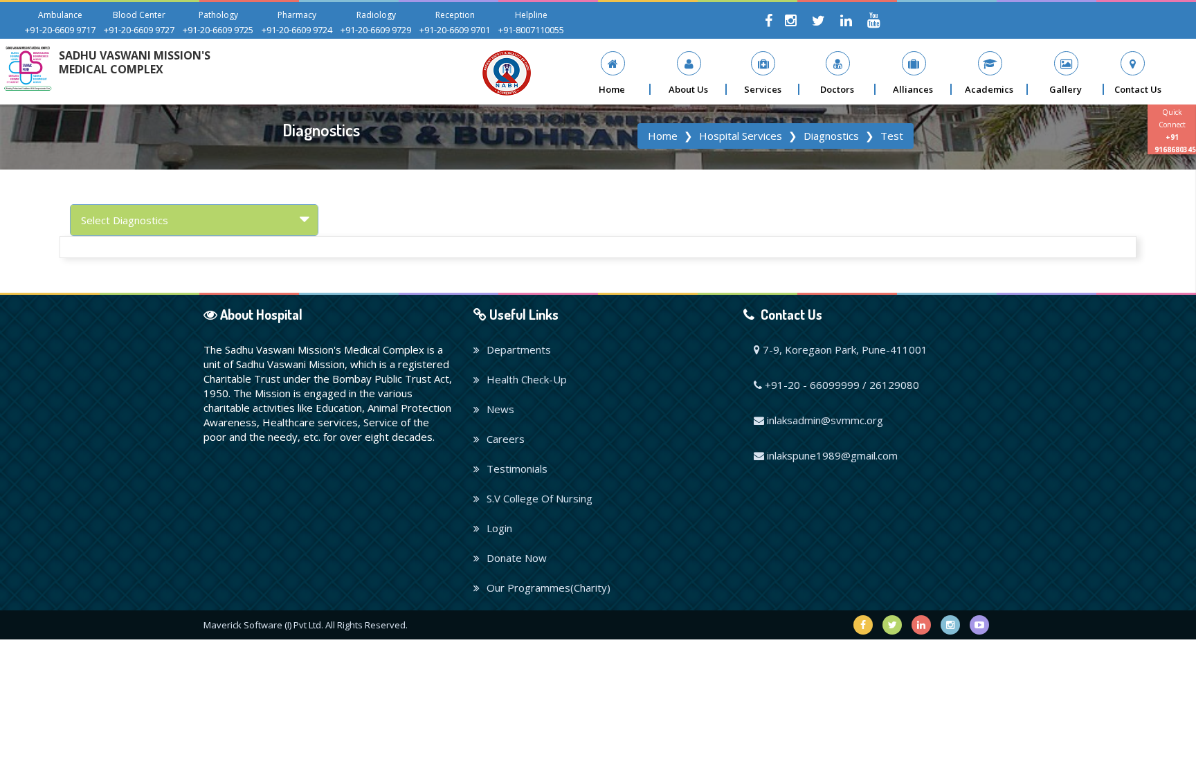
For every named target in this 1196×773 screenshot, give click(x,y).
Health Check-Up (527, 379)
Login (499, 528)
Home (663, 136)
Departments (519, 349)
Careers (506, 439)
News (500, 409)
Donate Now (517, 558)
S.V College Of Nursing (539, 498)
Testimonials (517, 468)
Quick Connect (1175, 130)
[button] (689, 73)
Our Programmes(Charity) (548, 587)
